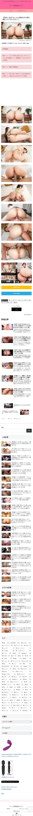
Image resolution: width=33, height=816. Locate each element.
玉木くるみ (5, 300)
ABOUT (8, 808)
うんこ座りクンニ (14, 300)
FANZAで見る (16, 287)
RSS (2, 793)
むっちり (22, 300)
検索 (2, 427)
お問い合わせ (16, 811)
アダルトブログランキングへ (9, 787)
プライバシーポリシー (24, 808)
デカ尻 (4, 302)
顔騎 (16, 302)
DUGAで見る (16, 293)
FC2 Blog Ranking (6, 789)
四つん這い (10, 302)
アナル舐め (28, 300)
